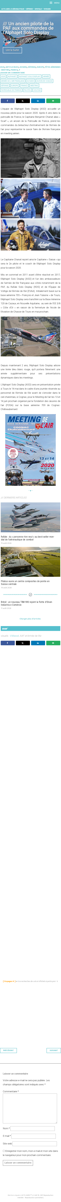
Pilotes (27, 90)
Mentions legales (14, 1195)
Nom (6, 1128)
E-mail (7, 1135)
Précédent (8, 1050)
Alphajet (12, 76)
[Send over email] (53, 101)
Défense (32, 67)
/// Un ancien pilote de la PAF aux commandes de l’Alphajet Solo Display (28, 28)
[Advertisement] (31, 782)
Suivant (54, 1050)
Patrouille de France (11, 90)
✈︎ (19, 70)
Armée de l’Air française (12, 81)
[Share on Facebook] (8, 101)
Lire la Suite (12, 50)
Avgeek (23, 67)
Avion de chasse (44, 81)
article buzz (12, 67)
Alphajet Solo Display (29, 76)
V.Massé (14, 635)
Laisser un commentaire (12, 72)
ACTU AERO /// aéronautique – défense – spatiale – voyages (26, 9)
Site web (7, 1143)
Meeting (34, 85)
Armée (46, 76)
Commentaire (11, 1091)
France (14, 70)
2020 (2, 67)
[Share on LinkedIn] (38, 101)
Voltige (37, 90)
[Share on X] (23, 101)
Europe (40, 67)
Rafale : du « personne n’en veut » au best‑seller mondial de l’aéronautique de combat (27, 538)
